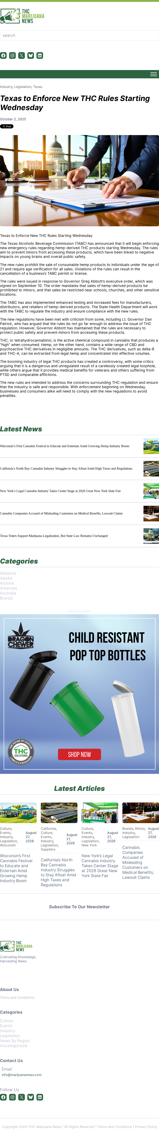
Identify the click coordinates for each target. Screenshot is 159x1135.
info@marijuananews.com (22, 1075)
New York (89, 845)
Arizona (7, 583)
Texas (37, 87)
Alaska (6, 578)
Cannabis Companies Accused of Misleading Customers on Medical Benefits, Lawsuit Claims (61, 513)
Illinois (140, 828)
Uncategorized (13, 1045)
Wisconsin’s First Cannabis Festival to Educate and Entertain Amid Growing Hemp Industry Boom (64, 446)
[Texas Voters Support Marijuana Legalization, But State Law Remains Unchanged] (151, 536)
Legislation (22, 87)
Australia (8, 593)
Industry (6, 87)
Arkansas (8, 588)
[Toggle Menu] (153, 74)
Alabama (8, 573)
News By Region (15, 1040)
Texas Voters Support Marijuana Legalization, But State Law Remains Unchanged (54, 536)
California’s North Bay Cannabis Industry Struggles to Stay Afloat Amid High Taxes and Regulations (66, 468)
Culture (5, 828)
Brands (6, 598)
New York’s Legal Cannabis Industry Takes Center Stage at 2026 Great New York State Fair (60, 491)
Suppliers (48, 849)
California (48, 828)
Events (5, 833)
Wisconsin (8, 845)
